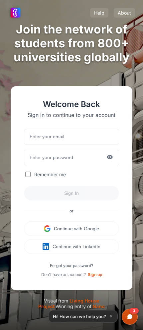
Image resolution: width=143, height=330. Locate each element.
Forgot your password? (71, 265)
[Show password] (109, 157)
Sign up (95, 274)
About (124, 13)
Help (99, 13)
